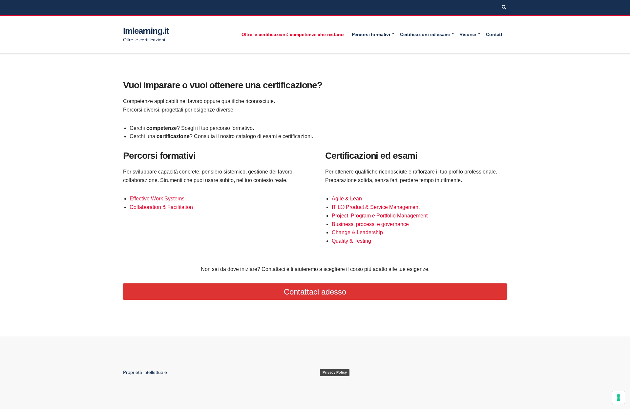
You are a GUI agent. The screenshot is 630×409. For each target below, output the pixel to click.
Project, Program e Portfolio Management (380, 215)
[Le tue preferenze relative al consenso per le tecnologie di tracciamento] (618, 397)
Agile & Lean (347, 198)
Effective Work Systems (157, 198)
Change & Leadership (357, 232)
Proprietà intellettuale (145, 372)
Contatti (495, 34)
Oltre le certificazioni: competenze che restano (293, 34)
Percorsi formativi (371, 34)
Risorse (467, 34)
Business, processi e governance (370, 224)
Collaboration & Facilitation (161, 207)
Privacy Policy (335, 372)
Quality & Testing (351, 241)
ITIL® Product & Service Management (376, 207)
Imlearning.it (146, 31)
